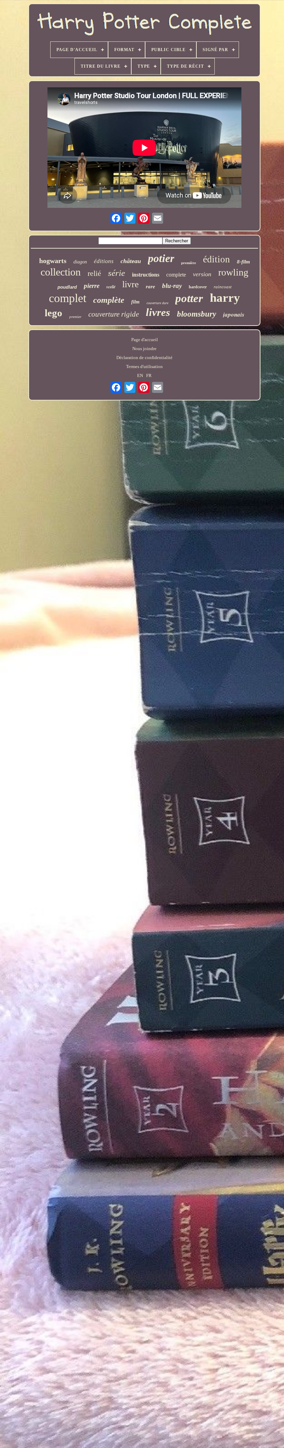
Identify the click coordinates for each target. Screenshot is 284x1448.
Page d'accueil (144, 339)
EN (140, 375)
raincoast (223, 286)
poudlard (67, 287)
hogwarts (52, 260)
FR (149, 375)
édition (216, 259)
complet (67, 298)
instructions (145, 275)
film (135, 302)
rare (150, 286)
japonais (234, 314)
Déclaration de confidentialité (144, 357)
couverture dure (157, 303)
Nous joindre (144, 348)
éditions (104, 261)
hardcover (198, 286)
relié (94, 273)
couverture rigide (113, 314)
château (131, 261)
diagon (80, 261)
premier (75, 317)
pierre (91, 285)
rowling (233, 272)
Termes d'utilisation (144, 366)
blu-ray (172, 285)
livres (158, 312)
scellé (110, 287)
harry (225, 298)
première (188, 263)
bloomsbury (196, 314)
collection (61, 272)
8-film (243, 261)
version (202, 274)
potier (161, 258)
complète (108, 300)
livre (130, 284)
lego (53, 312)
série (116, 273)
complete (176, 275)
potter (189, 298)
